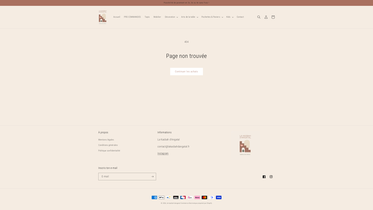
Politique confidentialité (109, 150)
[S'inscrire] (152, 176)
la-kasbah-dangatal (173, 203)
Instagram (163, 153)
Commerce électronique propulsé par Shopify (196, 203)
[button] (171, 17)
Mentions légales (106, 139)
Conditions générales (108, 145)
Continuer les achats (186, 71)
